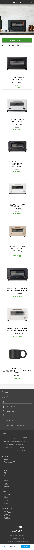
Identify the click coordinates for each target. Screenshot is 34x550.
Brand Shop (7, 494)
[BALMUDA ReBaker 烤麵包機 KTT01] (17, 62)
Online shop (7, 501)
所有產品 (6, 459)
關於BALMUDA (7, 470)
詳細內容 (25, 546)
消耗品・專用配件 (8, 462)
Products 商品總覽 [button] (16, 40)
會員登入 (6, 517)
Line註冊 (6, 514)
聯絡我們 (6, 483)
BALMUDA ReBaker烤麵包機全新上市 (13, 444)
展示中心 (6, 496)
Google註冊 (7, 515)
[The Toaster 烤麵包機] (17, 20)
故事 (5, 473)
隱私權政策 (10, 541)
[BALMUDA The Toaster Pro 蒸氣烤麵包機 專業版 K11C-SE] (17, 273)
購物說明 (25, 541)
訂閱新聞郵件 (7, 486)
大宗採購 (6, 503)
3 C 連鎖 (6, 500)
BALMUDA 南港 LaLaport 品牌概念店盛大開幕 (16, 447)
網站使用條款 (18, 541)
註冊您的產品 (7, 518)
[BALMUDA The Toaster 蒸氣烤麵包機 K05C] (17, 146)
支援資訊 (6, 485)
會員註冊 (6, 511)
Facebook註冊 (7, 513)
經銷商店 (6, 499)
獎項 (5, 475)
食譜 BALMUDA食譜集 (9, 461)
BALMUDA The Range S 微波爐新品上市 (14, 441)
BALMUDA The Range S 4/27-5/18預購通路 (15, 438)
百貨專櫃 (6, 497)
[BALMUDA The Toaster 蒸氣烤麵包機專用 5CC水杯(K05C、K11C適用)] (17, 353)
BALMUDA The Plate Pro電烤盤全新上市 (14, 451)
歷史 (5, 472)
